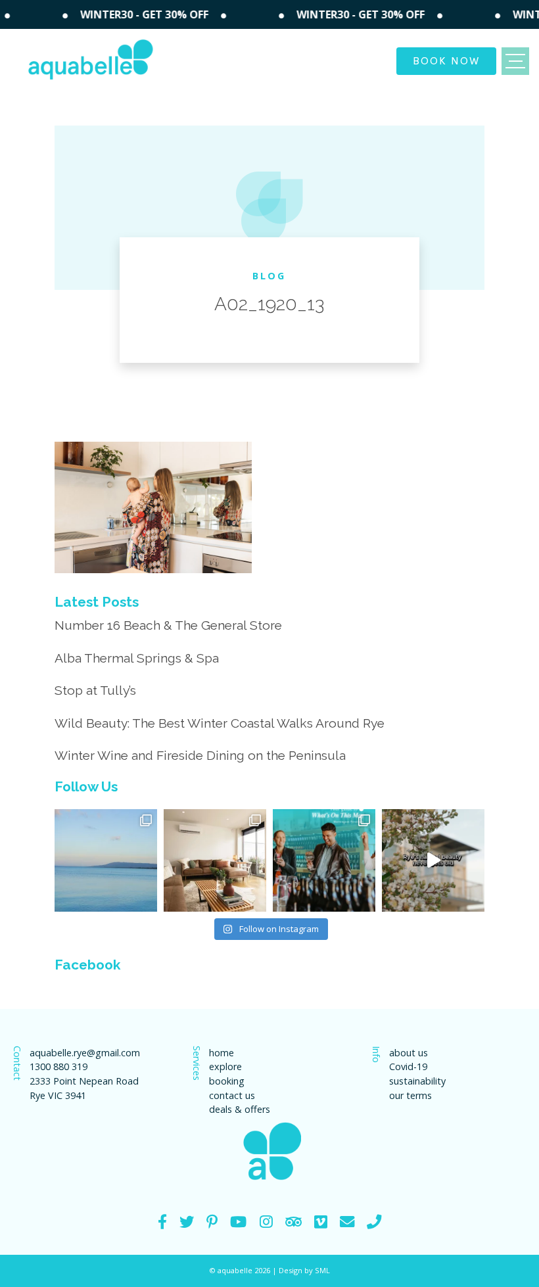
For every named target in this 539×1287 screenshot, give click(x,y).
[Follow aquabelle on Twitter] (186, 1221)
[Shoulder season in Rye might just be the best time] (106, 860)
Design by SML (304, 1270)
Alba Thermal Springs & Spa (137, 658)
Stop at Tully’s (95, 690)
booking (227, 1081)
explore (225, 1066)
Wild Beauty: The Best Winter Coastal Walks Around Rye (220, 723)
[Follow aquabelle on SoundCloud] (238, 1221)
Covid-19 (408, 1066)
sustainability (417, 1081)
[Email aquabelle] (347, 1221)
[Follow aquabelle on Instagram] (266, 1221)
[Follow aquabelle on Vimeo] (320, 1221)
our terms (410, 1095)
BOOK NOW (446, 60)
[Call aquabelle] (374, 1221)
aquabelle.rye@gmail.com (85, 1052)
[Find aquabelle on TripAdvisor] (293, 1221)
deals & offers (239, 1109)
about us (408, 1052)
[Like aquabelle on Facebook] (162, 1221)
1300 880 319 (58, 1066)
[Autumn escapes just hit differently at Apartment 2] (215, 860)
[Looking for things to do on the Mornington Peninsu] (324, 860)
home (221, 1052)
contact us (232, 1095)
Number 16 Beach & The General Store (168, 625)
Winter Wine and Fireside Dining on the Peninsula (200, 755)
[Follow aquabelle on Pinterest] (212, 1221)
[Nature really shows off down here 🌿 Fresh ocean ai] (433, 860)
